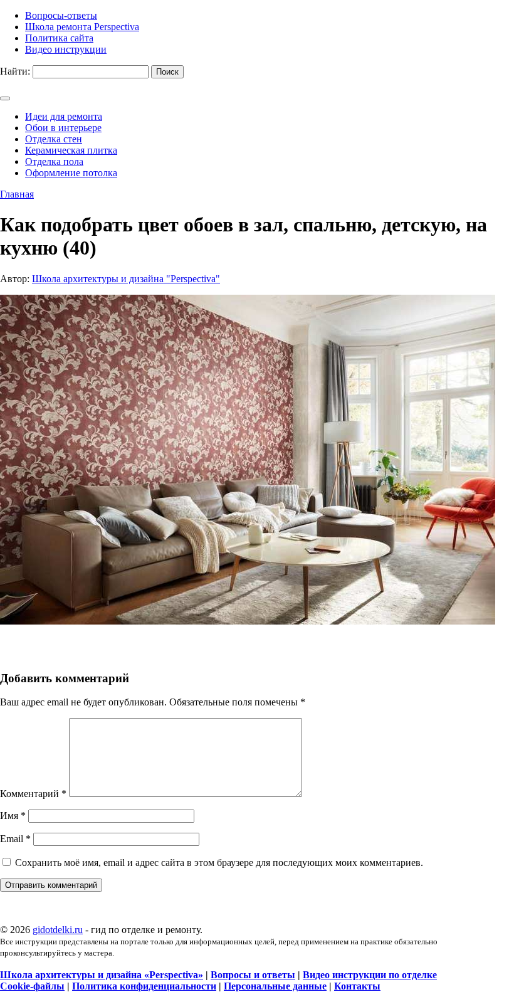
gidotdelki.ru (58, 929)
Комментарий (33, 793)
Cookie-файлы (32, 986)
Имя (13, 815)
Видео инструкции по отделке (370, 974)
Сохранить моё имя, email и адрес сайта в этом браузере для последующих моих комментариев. (219, 862)
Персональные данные (275, 986)
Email (15, 838)
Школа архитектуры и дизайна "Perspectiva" (126, 278)
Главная (17, 194)
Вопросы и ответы (253, 974)
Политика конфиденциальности (144, 986)
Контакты (357, 986)
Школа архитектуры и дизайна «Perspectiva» (101, 974)
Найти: (15, 71)
